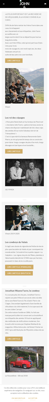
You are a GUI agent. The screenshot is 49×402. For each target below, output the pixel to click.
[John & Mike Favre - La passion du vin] (24, 4)
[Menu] (4, 4)
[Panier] (45, 4)
